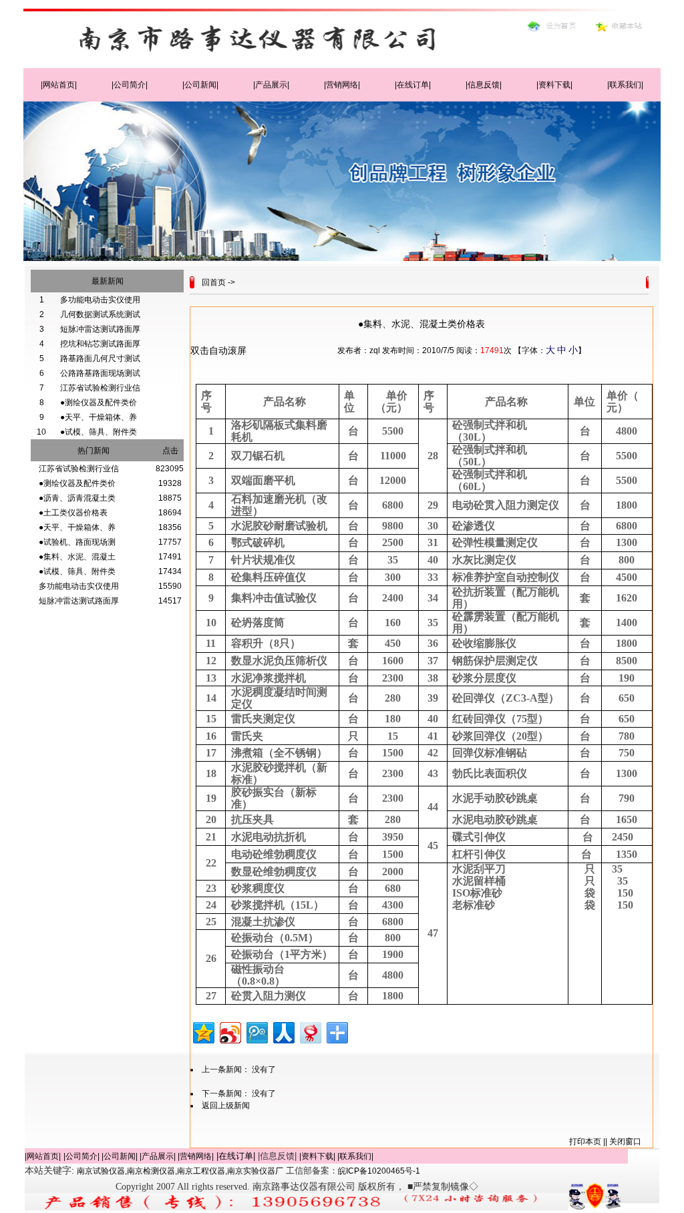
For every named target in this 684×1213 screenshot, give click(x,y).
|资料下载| (554, 84)
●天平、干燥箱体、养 (98, 417)
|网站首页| (59, 84)
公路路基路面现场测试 (100, 373)
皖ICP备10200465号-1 (379, 1171)
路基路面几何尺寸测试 (100, 358)
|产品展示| (271, 84)
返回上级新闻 (226, 1105)
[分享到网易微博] (309, 1031)
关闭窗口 (625, 1141)
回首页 (214, 282)
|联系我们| (625, 84)
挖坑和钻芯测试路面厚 (100, 343)
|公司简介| (130, 84)
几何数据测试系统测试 (100, 314)
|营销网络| (342, 84)
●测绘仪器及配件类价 (98, 402)
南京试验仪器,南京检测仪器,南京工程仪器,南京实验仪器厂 (180, 1171)
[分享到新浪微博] (229, 1031)
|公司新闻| (200, 84)
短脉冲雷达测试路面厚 (100, 329)
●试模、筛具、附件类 (98, 432)
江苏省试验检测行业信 (100, 388)
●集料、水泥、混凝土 (77, 556)
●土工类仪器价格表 (73, 512)
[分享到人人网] (283, 1031)
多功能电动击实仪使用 (100, 299)
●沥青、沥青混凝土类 (77, 498)
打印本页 (585, 1141)
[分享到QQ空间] (202, 1031)
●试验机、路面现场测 (77, 542)
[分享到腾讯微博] (256, 1031)
